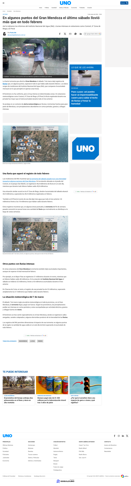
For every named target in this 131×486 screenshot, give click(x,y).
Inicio (40, 7)
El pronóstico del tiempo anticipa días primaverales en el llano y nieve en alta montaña (18, 400)
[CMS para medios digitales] (65, 481)
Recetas (30, 451)
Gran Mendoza (23, 341)
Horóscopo (31, 445)
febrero (40, 341)
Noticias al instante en (83, 191)
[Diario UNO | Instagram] (119, 436)
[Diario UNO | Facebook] (114, 436)
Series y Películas (64, 7)
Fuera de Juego (58, 467)
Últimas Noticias (8, 445)
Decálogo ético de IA (39, 476)
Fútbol (55, 445)
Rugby (55, 454)
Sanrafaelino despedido (44, 395)
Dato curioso (74, 395)
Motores (30, 448)
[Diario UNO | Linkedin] (123, 436)
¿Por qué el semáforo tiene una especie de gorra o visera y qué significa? (83, 400)
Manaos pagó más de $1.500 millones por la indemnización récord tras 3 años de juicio (51, 400)
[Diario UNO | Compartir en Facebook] (60, 34)
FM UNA (81, 451)
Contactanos (108, 448)
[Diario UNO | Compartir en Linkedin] (81, 34)
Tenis (55, 457)
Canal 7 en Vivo (84, 445)
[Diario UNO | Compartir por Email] (70, 34)
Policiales (82, 7)
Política (47, 7)
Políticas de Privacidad (9, 476)
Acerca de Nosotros (110, 445)
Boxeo (55, 464)
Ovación (89, 7)
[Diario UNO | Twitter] (127, 436)
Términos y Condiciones (24, 476)
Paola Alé (13, 32)
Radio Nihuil (83, 448)
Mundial (56, 448)
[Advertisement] (35, 118)
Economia (74, 7)
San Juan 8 (82, 457)
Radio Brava (83, 454)
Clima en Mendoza (9, 395)
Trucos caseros (33, 454)
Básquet (56, 461)
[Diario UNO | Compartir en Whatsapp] (75, 34)
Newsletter (107, 451)
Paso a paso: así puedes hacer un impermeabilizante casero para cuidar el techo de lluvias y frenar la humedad (84, 98)
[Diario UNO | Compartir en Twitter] (65, 34)
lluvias (5, 84)
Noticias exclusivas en (33, 335)
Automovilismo (58, 451)
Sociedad (54, 7)
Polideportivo (57, 470)
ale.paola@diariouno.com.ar (16, 35)
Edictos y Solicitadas (34, 461)
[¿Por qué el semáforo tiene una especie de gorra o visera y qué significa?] (86, 385)
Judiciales (6, 457)
